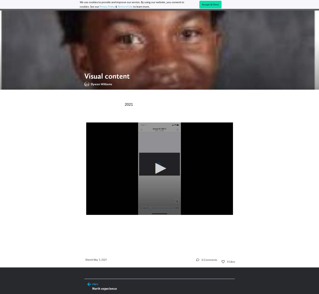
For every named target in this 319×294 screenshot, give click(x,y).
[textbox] (159, 168)
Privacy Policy (107, 6)
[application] (159, 168)
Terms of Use (125, 6)
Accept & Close (210, 4)
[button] (159, 168)
